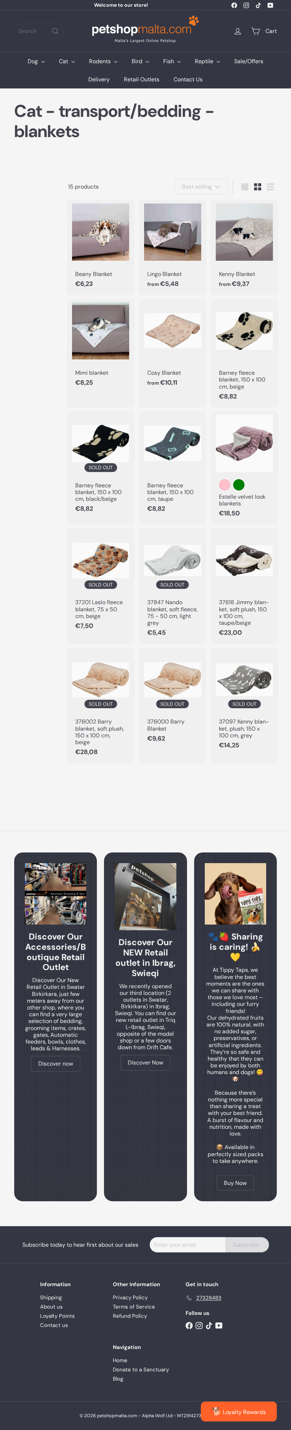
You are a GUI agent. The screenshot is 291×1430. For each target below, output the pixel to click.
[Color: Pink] (224, 485)
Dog (33, 61)
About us (51, 1306)
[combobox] (39, 31)
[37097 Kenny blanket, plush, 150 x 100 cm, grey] (244, 702)
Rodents (100, 61)
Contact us (54, 1325)
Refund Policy (130, 1316)
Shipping (51, 1297)
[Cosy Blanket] (172, 346)
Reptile (205, 61)
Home (120, 1360)
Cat (64, 61)
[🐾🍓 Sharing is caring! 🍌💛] (235, 894)
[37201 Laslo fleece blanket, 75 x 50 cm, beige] (100, 582)
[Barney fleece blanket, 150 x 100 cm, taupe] (172, 465)
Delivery (99, 79)
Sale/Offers (248, 61)
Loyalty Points (57, 1316)
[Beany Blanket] (100, 247)
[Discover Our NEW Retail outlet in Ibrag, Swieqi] (145, 897)
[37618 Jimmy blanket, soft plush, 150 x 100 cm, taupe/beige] (244, 586)
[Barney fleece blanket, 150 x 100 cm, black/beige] (100, 465)
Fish (169, 61)
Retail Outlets (141, 79)
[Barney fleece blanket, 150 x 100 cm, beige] (244, 353)
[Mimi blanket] (100, 346)
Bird (138, 61)
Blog (118, 1378)
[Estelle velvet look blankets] (244, 468)
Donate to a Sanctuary (141, 1369)
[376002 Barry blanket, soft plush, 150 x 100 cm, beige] (100, 705)
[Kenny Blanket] (244, 247)
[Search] (55, 31)
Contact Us (188, 79)
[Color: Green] (239, 485)
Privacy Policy (130, 1297)
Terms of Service (134, 1306)
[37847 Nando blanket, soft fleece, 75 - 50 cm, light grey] (172, 586)
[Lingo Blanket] (172, 247)
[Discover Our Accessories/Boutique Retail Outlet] (55, 894)
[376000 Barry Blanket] (172, 699)
